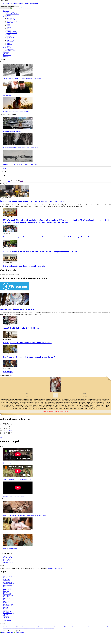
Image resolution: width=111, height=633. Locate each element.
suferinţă (41, 628)
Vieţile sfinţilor (10, 49)
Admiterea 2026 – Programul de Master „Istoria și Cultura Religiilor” (21, 3)
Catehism (9, 27)
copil (31, 626)
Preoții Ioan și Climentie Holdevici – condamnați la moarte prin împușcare (22, 164)
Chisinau (26, 626)
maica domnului (78, 626)
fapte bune (58, 626)
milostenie (89, 626)
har (63, 626)
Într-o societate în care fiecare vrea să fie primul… (24, 266)
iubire (73, 626)
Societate (9, 30)
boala (8, 626)
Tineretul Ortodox (7, 556)
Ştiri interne (6, 52)
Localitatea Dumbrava (9, 560)
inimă (71, 626)
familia (51, 626)
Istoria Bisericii (7, 594)
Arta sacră (5, 575)
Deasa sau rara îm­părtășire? (10, 548)
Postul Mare (10, 22)
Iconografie (6, 591)
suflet (45, 628)
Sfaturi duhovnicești (12, 21)
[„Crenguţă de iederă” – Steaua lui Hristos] (18, 493)
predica (10, 628)
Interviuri (9, 28)
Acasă (4, 168)
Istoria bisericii (7, 47)
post (8, 628)
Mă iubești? (8, 372)
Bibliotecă (5, 17)
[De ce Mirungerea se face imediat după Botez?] (18, 529)
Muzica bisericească (8, 595)
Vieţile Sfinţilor (7, 620)
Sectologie (9, 44)
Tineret (8, 34)
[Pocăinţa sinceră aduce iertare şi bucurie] (14, 304)
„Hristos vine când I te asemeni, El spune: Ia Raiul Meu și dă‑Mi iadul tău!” (22, 78)
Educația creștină (7, 585)
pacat (105, 626)
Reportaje (9, 36)
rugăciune (19, 628)
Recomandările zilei (5, 291)
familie (54, 626)
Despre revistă (10, 12)
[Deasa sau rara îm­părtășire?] (18, 546)
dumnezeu (47, 626)
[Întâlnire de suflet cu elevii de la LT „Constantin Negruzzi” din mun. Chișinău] (14, 196)
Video (8, 46)
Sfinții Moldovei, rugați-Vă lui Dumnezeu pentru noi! (17, 479)
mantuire (85, 626)
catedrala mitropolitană (20, 626)
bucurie (10, 626)
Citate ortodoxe (10, 40)
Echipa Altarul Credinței (13, 14)
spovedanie (38, 628)
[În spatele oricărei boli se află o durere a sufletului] (18, 109)
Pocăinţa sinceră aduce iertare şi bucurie (17, 309)
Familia (8, 25)
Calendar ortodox (11, 18)
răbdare (22, 628)
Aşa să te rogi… (7, 95)
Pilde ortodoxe (10, 37)
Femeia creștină (7, 588)
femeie (61, 626)
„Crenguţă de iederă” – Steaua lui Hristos (13, 496)
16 (11, 430)
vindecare (52, 628)
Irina (9, 181)
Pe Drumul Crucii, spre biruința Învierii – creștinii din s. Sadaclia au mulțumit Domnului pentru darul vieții (48, 237)
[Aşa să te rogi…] (18, 92)
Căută (17, 274)
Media (5, 170)
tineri (47, 628)
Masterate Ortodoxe (8, 562)
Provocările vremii (11, 31)
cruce (37, 626)
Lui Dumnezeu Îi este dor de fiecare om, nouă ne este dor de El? (29, 357)
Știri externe (6, 53)
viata (49, 628)
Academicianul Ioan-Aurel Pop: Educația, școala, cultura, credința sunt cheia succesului (40, 251)
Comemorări (6, 580)
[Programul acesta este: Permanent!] (18, 128)
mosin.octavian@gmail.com (55, 568)
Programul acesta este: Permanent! (12, 131)
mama (82, 626)
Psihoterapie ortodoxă (8, 605)
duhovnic (43, 626)
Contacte (9, 15)
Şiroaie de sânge (7, 463)
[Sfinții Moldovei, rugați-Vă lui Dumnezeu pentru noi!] (18, 476)
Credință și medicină (12, 33)
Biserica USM (7, 559)
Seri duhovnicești (7, 611)
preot (13, 628)
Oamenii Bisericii (7, 597)
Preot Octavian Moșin (8, 558)
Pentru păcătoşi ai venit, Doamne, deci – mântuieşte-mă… (27, 342)
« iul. (1, 437)
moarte (96, 626)
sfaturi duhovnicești (28, 628)
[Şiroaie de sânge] (18, 460)
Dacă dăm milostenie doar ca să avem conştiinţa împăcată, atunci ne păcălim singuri (24, 515)
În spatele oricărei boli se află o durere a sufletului (16, 111)
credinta (34, 626)
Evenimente (6, 56)
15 (9, 430)
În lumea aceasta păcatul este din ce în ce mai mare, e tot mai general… (21, 147)
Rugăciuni (9, 43)
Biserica (4, 626)
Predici (8, 24)
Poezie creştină (10, 41)
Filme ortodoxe (10, 38)
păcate (15, 628)
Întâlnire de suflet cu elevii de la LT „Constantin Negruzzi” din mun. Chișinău (32, 201)
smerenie (33, 628)
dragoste (39, 626)
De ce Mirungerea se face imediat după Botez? (15, 532)
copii (29, 626)
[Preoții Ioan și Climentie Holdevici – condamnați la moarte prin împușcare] (18, 161)
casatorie (13, 626)
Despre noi (6, 11)
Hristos (65, 626)
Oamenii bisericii (11, 50)
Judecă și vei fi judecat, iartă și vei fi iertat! (21, 328)
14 (8, 430)
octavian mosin (101, 626)
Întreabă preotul (7, 55)
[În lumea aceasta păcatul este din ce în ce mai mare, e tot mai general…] (18, 145)
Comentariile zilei (11, 19)
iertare (68, 626)
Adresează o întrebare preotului (8, 6)
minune (93, 626)
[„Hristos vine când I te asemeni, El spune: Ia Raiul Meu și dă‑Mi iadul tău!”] (18, 75)
